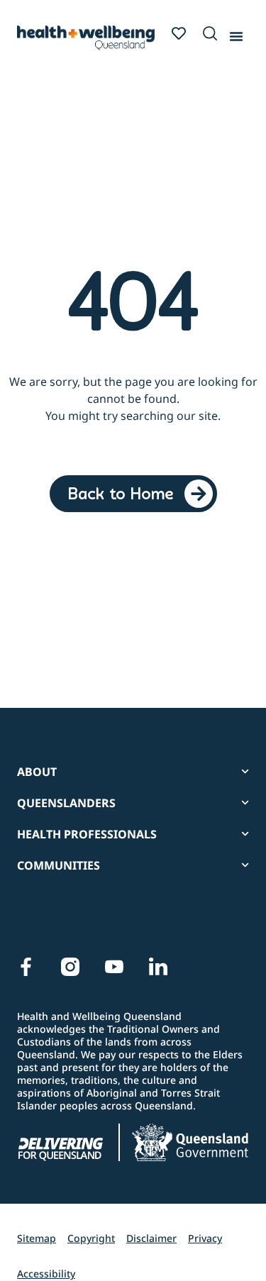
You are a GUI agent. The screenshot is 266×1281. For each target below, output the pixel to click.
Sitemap (36, 1238)
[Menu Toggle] (236, 33)
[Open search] (210, 33)
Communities (58, 865)
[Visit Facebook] (26, 967)
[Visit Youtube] (114, 967)
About (37, 772)
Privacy (205, 1238)
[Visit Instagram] (70, 967)
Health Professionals (87, 834)
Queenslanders (66, 803)
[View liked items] (179, 33)
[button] (207, 34)
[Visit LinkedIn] (158, 967)
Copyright (91, 1238)
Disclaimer (151, 1238)
